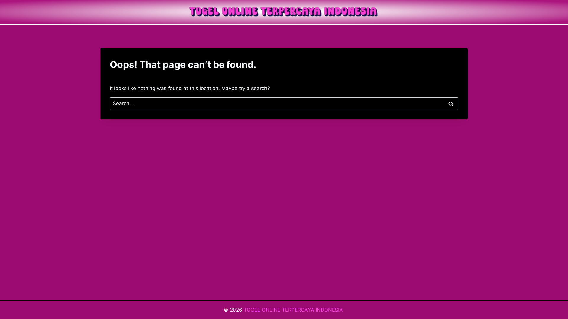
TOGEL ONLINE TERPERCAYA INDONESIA (294, 310)
